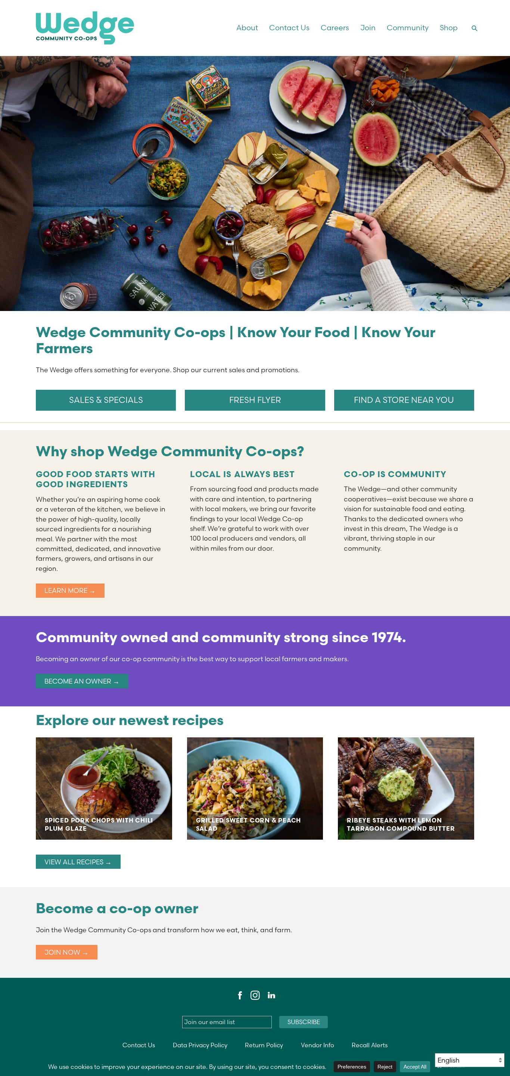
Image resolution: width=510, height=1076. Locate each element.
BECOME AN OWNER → (81, 681)
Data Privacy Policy (200, 1045)
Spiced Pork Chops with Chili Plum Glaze (104, 788)
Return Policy (264, 1045)
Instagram (255, 995)
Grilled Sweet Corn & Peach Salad (255, 788)
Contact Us (289, 27)
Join (368, 27)
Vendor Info (317, 1045)
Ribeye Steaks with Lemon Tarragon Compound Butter (406, 788)
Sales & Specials (106, 400)
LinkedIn (271, 995)
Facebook (239, 995)
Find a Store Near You (404, 400)
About (247, 27)
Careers (335, 27)
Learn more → (70, 590)
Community (408, 27)
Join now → (66, 952)
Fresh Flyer (255, 400)
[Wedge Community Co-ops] (120, 27)
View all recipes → (78, 862)
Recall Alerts (370, 1045)
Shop (449, 27)
